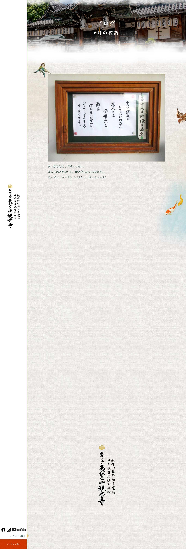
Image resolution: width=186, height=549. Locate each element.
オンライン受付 (13, 544)
